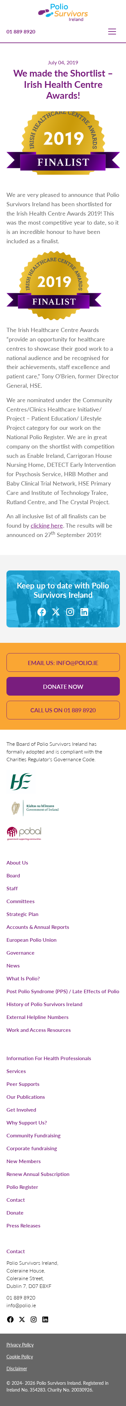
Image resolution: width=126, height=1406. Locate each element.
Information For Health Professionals (48, 1058)
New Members (23, 1161)
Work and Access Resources (38, 1029)
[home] (63, 12)
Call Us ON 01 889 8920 (63, 710)
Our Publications (25, 1096)
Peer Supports (22, 1083)
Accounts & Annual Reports (37, 926)
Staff (12, 888)
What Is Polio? (23, 978)
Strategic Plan (22, 914)
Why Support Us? (26, 1122)
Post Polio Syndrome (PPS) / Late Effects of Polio (62, 991)
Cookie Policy (19, 1356)
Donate (15, 1212)
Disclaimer (16, 1368)
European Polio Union (31, 939)
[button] (112, 31)
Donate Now (63, 686)
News (13, 965)
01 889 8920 (20, 31)
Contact (15, 1199)
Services (16, 1071)
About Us (17, 862)
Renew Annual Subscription (37, 1174)
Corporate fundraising (31, 1148)
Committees (20, 901)
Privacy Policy (20, 1344)
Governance (20, 952)
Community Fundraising (33, 1135)
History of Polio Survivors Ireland (44, 1004)
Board (13, 875)
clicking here (47, 525)
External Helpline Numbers (37, 1017)
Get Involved (21, 1109)
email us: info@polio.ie (63, 663)
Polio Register (22, 1186)
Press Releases (23, 1225)
